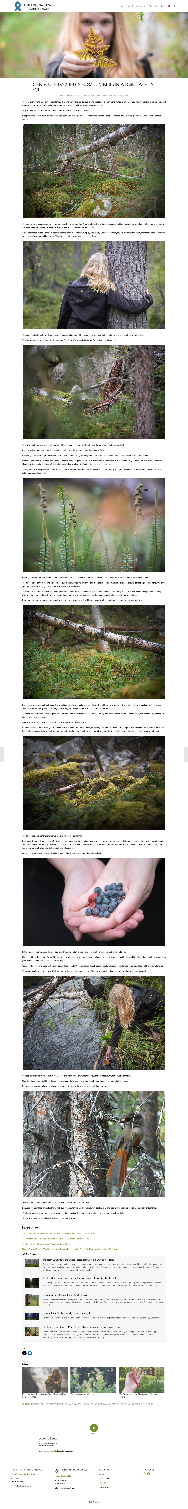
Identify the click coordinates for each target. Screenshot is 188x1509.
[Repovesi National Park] (2, 754)
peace (94, 1404)
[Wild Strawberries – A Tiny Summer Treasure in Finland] (141, 1380)
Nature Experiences (102, 95)
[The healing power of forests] (93, 1380)
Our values (103, 1482)
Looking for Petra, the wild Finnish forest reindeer (65, 1295)
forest (52, 1404)
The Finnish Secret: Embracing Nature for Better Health (46, 1243)
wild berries (135, 1404)
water (124, 1404)
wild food (148, 1404)
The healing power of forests (82, 1394)
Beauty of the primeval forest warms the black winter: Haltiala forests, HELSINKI (79, 1278)
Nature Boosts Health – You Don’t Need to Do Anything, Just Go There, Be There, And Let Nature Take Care (70, 1249)
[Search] (174, 6)
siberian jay (104, 1404)
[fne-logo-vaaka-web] (35, 6)
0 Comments (83, 95)
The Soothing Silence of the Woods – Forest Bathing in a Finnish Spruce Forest (78, 1260)
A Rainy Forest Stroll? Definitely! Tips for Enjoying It (66, 1313)
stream (115, 1404)
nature (86, 1404)
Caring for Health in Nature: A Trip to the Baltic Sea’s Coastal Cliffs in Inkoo (58, 1233)
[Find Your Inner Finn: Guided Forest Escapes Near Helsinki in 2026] (45, 1380)
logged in (53, 1451)
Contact (102, 1474)
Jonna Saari (122, 95)
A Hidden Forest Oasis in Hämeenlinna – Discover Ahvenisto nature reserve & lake (81, 1327)
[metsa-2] (94, 45)
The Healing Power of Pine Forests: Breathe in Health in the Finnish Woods (55, 1238)
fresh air (62, 1404)
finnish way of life (38, 1404)
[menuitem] (127, 6)
